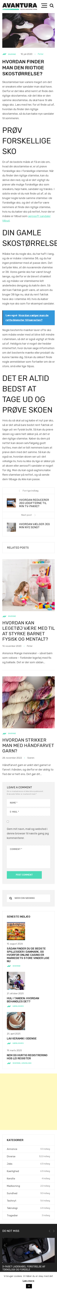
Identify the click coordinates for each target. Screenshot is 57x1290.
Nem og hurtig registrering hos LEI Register (27, 1057)
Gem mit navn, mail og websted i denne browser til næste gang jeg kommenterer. (28, 833)
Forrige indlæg (30, 491)
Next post (26, 515)
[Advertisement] (28, 1101)
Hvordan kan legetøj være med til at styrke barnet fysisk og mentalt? (28, 631)
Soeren (30, 758)
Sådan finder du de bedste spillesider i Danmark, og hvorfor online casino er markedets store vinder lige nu (28, 955)
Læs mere (28, 1280)
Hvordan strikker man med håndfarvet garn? (28, 745)
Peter (40, 54)
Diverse (12, 54)
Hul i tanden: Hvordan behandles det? (23, 1000)
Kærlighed (18, 1006)
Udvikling (26, 1063)
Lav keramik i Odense (22, 1038)
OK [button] (29, 1286)
